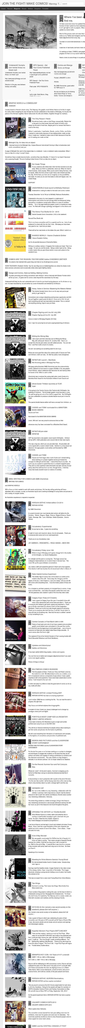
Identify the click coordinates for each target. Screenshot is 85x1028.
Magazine (17, 9)
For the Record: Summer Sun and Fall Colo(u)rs (49, 764)
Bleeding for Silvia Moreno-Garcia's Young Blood (50, 859)
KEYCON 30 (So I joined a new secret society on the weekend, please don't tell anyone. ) (51, 908)
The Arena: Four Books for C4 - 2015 (45, 211)
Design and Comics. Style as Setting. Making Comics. (28, 273)
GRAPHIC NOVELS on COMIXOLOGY (23, 103)
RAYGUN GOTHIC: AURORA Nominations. (48, 978)
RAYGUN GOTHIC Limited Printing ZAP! (47, 693)
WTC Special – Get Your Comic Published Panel (41, 67)
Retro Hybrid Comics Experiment (44, 574)
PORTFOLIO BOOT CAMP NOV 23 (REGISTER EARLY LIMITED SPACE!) (50, 718)
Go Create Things (38, 164)
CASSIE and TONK (39, 455)
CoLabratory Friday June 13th (43, 550)
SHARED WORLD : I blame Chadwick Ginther (49, 235)
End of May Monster (39, 835)
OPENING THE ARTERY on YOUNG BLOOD (49, 812)
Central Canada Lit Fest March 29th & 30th (47, 621)
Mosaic (24, 9)
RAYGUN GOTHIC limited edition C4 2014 (47, 502)
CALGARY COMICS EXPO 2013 (44, 1002)
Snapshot (37, 9)
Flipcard (9, 9)
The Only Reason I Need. (41, 118)
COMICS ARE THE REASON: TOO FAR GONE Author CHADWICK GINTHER (38, 259)
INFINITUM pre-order (40, 431)
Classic (3, 9)
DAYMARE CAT (38, 788)
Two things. (36, 883)
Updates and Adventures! (41, 645)
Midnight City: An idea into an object (22, 142)
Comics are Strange (65, 65)
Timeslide (45, 9)
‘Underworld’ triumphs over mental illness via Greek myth (17, 67)
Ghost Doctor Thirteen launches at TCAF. (47, 383)
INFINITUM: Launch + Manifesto (44, 360)
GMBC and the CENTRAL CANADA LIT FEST (49, 1026)
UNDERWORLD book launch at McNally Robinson (51, 188)
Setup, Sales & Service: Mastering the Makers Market (51, 288)
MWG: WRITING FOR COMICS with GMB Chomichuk (28, 479)
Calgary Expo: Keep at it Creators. (44, 598)
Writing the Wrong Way (40, 336)
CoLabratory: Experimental (42, 526)
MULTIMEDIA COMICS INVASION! (45, 669)
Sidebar (30, 9)
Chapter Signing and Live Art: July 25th (46, 312)
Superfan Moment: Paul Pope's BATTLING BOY (49, 931)
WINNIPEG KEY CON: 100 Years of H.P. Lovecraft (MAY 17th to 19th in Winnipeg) (50, 955)
